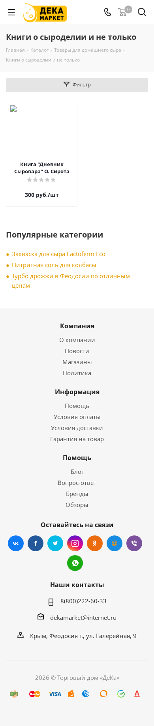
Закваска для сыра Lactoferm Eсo (58, 254)
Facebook (35, 543)
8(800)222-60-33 (83, 601)
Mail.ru (114, 543)
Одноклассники (95, 543)
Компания (77, 326)
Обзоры (77, 505)
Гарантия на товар (77, 439)
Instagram (75, 543)
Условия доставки (77, 428)
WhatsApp (75, 563)
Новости (77, 351)
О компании (77, 340)
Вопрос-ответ (77, 482)
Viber (134, 543)
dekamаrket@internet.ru (83, 617)
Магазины (77, 362)
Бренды (77, 494)
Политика (77, 373)
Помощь (77, 406)
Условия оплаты (77, 417)
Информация (77, 391)
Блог (77, 471)
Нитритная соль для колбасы (54, 265)
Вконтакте (16, 543)
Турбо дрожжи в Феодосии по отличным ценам (71, 280)
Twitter (55, 543)
